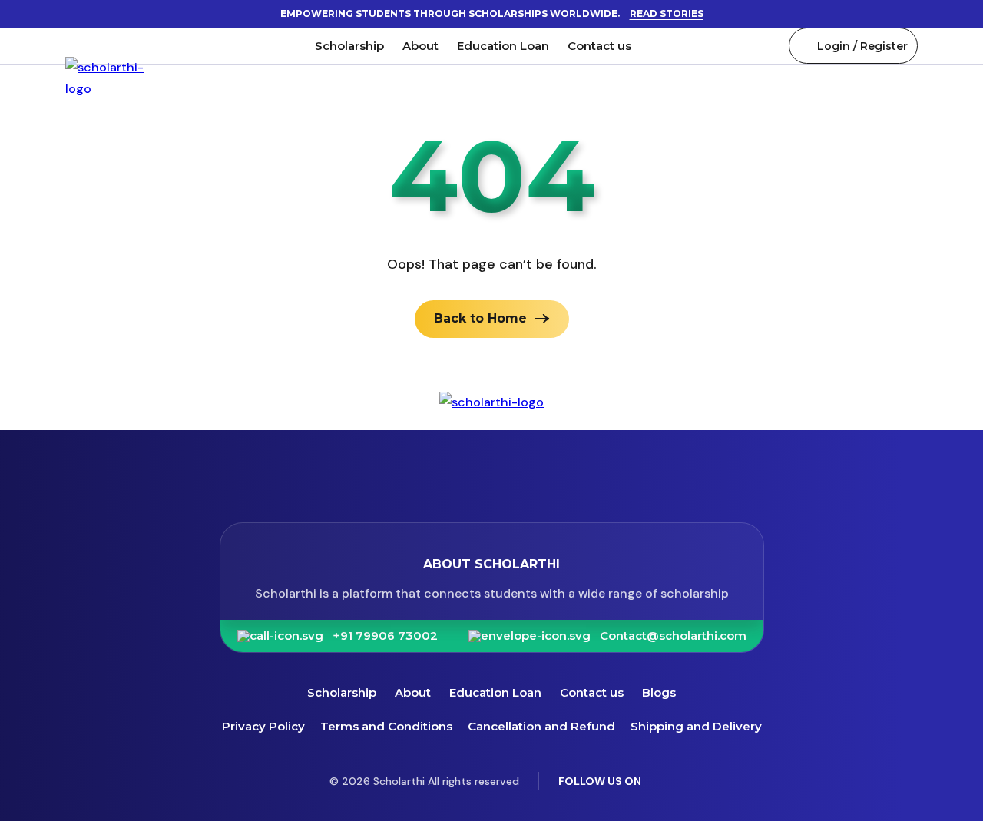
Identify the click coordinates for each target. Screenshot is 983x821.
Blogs (659, 692)
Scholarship (349, 45)
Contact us (599, 45)
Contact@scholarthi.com (673, 636)
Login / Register (862, 46)
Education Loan (503, 45)
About (420, 45)
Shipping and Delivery (696, 726)
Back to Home (480, 318)
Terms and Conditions (386, 726)
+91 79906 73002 (385, 636)
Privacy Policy (263, 726)
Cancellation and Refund (541, 726)
